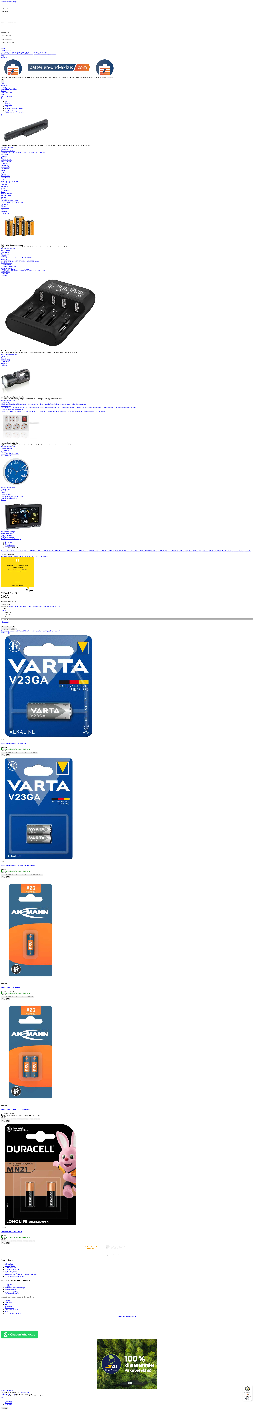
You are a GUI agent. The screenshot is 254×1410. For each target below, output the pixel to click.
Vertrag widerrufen (7, 1390)
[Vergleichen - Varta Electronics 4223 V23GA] (8, 755)
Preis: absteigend (44, 606)
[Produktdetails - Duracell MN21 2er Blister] (11, 1243)
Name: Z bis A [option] (23, 631)
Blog (2, 55)
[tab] (8, 1401)
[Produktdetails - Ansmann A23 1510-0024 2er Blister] (11, 1121)
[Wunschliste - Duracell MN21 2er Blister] (5, 1243)
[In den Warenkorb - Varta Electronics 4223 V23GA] (2, 755)
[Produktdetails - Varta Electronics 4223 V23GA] (11, 755)
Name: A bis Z (13, 606)
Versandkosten (25, 1392)
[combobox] (109, 78)
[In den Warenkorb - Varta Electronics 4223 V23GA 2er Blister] (2, 877)
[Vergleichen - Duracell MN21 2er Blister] (8, 1243)
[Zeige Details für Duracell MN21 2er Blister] (40, 1224)
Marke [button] (4, 610)
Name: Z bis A (23, 606)
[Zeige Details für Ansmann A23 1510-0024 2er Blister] (30, 1102)
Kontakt (3, 48)
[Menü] (251, 1386)
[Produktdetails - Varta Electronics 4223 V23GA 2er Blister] (11, 877)
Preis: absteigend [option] (44, 631)
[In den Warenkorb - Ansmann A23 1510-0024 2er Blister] (2, 1121)
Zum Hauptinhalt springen (9, 1)
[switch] (247, 1398)
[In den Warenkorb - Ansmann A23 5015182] (2, 999)
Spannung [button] (5, 622)
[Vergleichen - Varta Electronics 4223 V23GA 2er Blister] (8, 877)
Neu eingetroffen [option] (55, 631)
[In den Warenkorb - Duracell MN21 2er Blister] (2, 1243)
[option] (6, 52)
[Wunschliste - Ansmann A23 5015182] (5, 999)
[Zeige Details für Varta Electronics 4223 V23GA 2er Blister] (39, 858)
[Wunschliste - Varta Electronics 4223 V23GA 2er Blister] (5, 877)
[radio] (3, 633)
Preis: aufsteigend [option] (33, 631)
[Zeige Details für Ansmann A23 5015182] (30, 980)
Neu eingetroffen (55, 606)
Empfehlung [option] (5, 631)
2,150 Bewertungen (17, 585)
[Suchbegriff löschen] (2, 80)
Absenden (4, 1408)
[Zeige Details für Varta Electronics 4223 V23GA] (48, 736)
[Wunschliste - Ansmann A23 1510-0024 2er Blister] (5, 1121)
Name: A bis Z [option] (13, 631)
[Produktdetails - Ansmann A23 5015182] (11, 999)
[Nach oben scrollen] (2, 1398)
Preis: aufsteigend (33, 606)
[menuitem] (7, 101)
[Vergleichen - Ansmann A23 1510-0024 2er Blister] (8, 1121)
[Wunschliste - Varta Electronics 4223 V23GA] (5, 755)
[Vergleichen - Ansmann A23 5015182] (8, 999)
